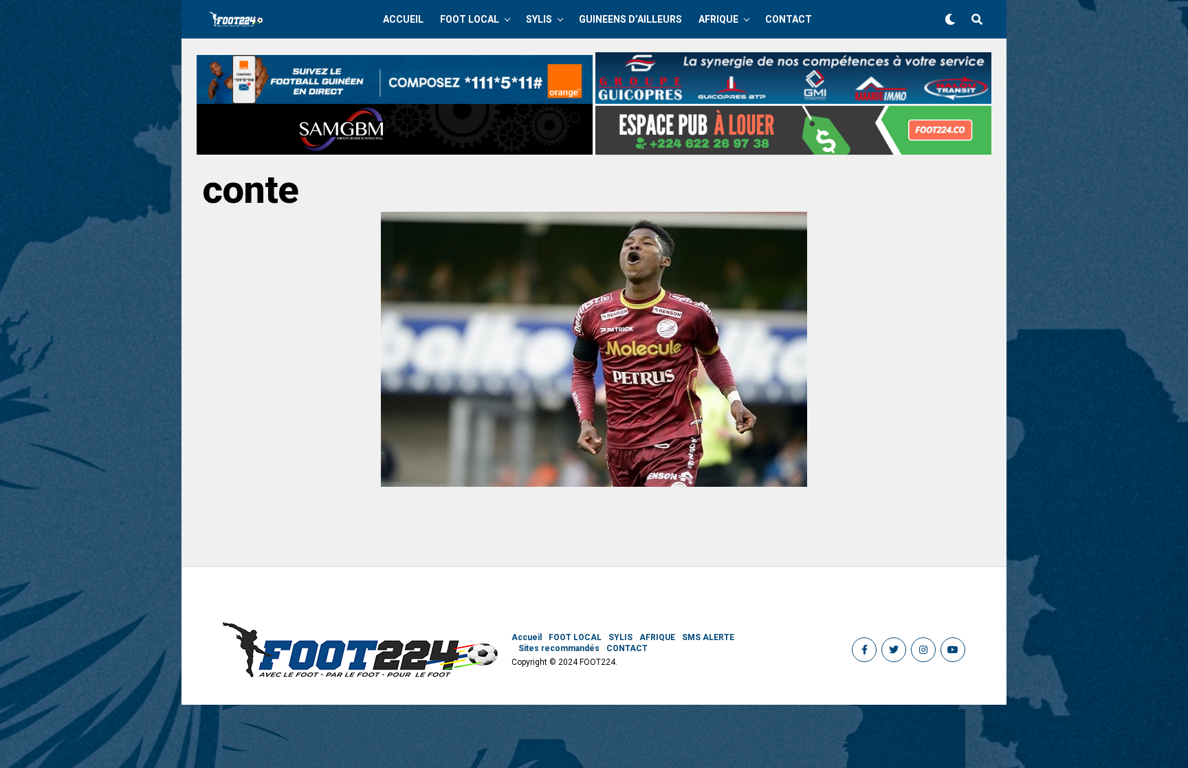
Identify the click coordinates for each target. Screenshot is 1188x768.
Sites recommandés (559, 648)
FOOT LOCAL (469, 19)
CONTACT (788, 19)
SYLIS (539, 19)
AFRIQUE (718, 19)
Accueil (403, 19)
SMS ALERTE (708, 637)
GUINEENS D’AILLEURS (630, 19)
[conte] (594, 483)
